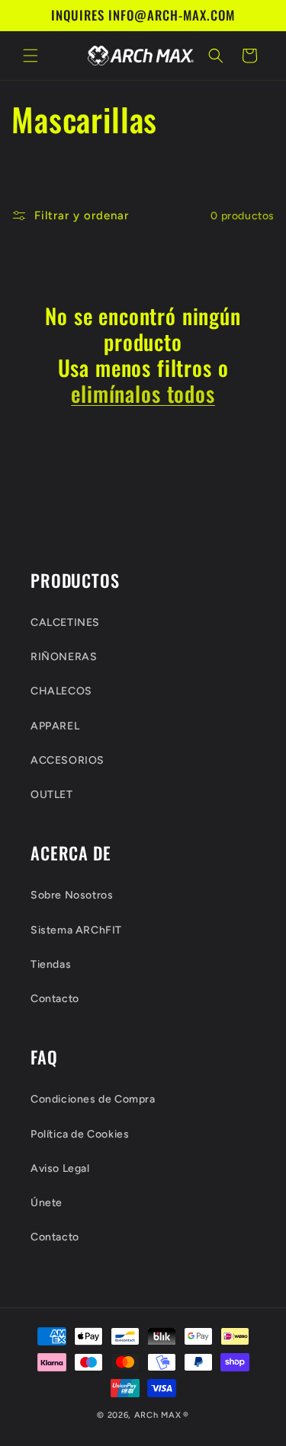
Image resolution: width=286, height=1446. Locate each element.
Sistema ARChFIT (76, 930)
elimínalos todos (142, 394)
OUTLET (52, 794)
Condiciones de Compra (93, 1099)
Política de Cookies (80, 1134)
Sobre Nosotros (72, 895)
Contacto (55, 998)
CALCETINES (65, 622)
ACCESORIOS (67, 760)
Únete (47, 1202)
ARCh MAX (158, 1415)
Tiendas (51, 964)
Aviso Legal (60, 1168)
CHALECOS (61, 691)
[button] (30, 55)
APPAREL (55, 726)
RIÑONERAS (64, 656)
